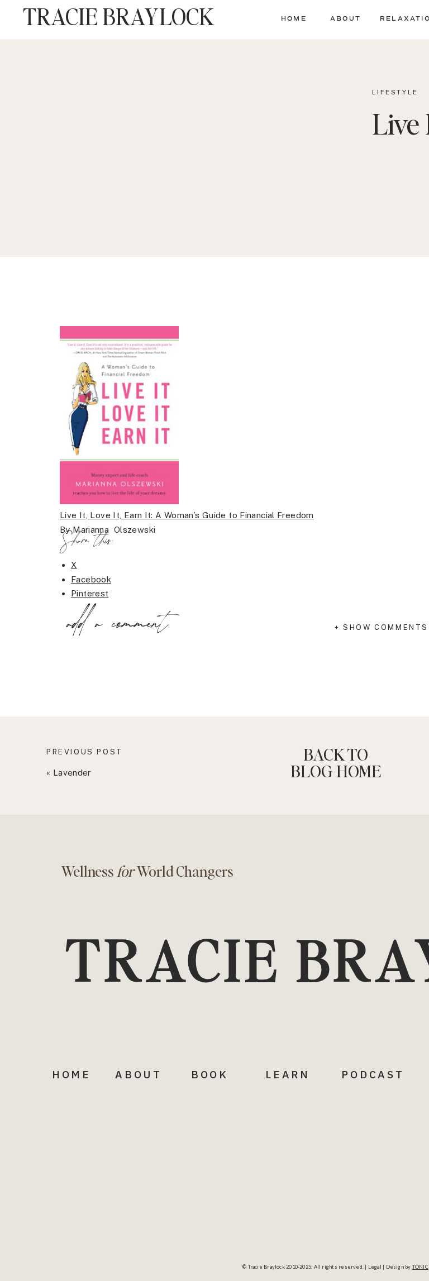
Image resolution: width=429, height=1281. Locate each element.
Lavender (72, 772)
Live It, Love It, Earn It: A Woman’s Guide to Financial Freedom (187, 515)
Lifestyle (395, 92)
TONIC (420, 1267)
